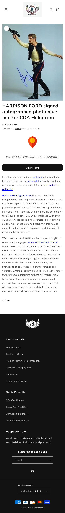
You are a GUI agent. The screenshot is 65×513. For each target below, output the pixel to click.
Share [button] (8, 300)
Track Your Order (14, 354)
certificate (38, 177)
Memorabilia (34, 181)
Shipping (18, 128)
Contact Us (11, 374)
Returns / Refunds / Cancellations (23, 361)
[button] (6, 9)
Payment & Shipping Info (18, 367)
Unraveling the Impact (17, 414)
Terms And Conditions (17, 407)
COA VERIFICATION (16, 381)
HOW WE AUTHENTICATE (42, 242)
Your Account (13, 347)
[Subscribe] (49, 460)
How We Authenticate (17, 420)
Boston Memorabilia (36, 507)
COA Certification (15, 400)
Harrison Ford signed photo (17, 195)
